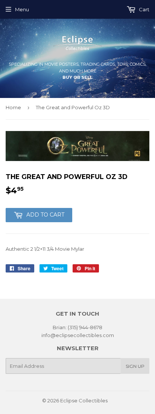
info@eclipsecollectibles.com (77, 335)
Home (13, 107)
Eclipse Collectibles (84, 400)
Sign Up (135, 366)
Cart (143, 9)
